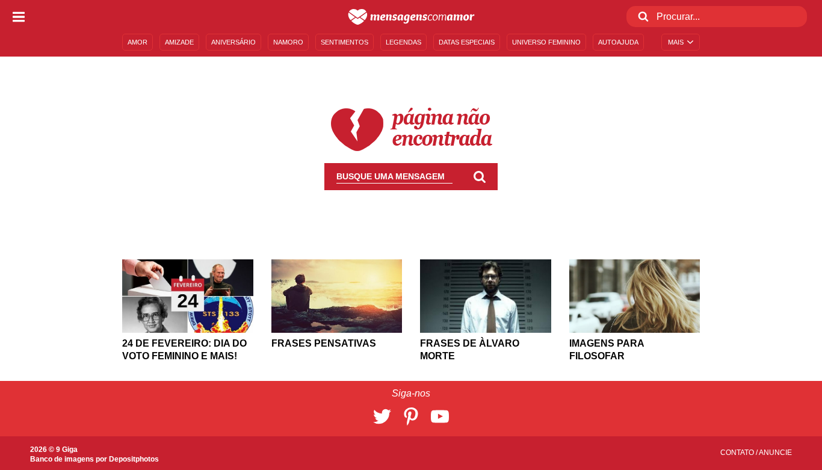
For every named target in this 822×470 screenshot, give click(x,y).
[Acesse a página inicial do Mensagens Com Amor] (411, 17)
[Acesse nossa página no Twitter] (382, 416)
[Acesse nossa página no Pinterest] (411, 416)
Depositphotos (134, 459)
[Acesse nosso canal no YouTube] (440, 416)
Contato (738, 452)
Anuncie (775, 452)
